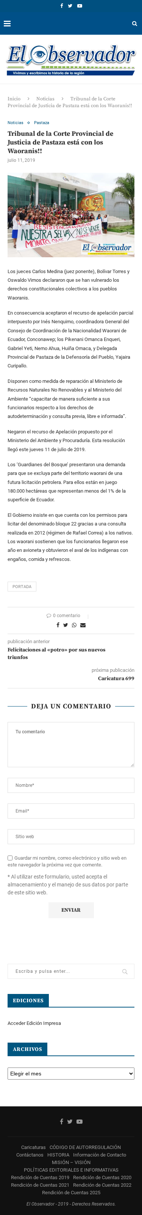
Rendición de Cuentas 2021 (40, 1185)
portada (21, 586)
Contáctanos (30, 1155)
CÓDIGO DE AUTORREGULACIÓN (85, 1147)
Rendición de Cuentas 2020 (102, 1177)
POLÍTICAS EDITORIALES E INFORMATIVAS (71, 1170)
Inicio (14, 99)
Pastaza (41, 122)
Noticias (45, 99)
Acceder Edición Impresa (34, 1023)
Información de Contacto (99, 1155)
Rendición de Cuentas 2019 (40, 1177)
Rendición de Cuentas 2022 (102, 1185)
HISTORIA (58, 1155)
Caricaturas (33, 1147)
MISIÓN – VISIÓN (71, 1162)
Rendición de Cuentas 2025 (71, 1192)
